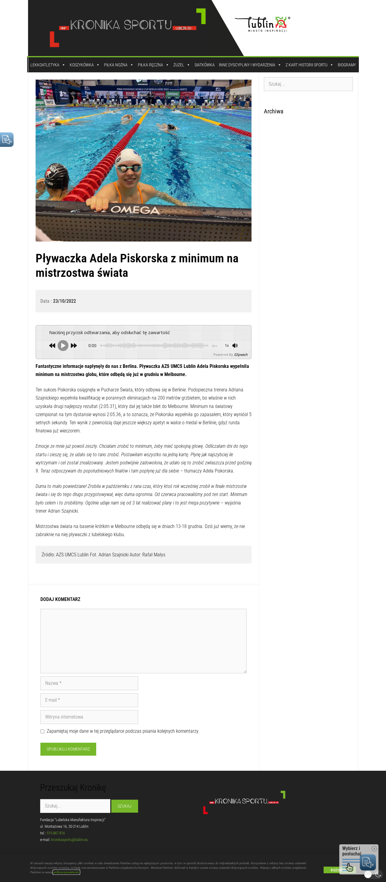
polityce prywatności (66, 872)
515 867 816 (56, 833)
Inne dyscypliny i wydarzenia (247, 64)
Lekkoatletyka (44, 64)
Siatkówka (205, 64)
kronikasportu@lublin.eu (69, 839)
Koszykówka (82, 64)
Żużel (178, 64)
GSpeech (241, 354)
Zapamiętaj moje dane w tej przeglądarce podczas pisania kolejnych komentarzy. (123, 731)
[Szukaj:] (308, 84)
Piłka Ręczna (150, 64)
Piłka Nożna (116, 64)
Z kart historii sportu (306, 64)
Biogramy (347, 64)
